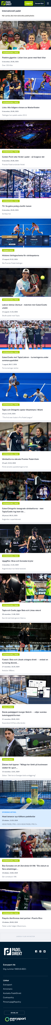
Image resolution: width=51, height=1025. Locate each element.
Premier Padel (8, 250)
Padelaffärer (8, 707)
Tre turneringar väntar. (10, 368)
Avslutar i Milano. (8, 670)
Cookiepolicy (8, 997)
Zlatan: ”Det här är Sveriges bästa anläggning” (19, 775)
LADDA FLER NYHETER (25, 936)
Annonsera (7, 989)
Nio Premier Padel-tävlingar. (12, 263)
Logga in (29, 3)
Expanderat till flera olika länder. (14, 723)
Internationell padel (10, 52)
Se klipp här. (6, 214)
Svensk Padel (8, 759)
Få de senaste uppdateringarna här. (15, 467)
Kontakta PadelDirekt (12, 993)
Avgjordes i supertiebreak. (11, 519)
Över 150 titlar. (7, 65)
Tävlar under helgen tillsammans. (14, 926)
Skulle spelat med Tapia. (11, 315)
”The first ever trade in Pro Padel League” (17, 417)
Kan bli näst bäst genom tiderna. (14, 618)
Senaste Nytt (39, 3)
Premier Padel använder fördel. (13, 164)
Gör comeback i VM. (9, 876)
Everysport (7, 984)
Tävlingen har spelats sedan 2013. (14, 115)
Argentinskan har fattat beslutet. (14, 568)
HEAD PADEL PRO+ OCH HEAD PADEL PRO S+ (19, 824)
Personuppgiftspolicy (12, 1002)
